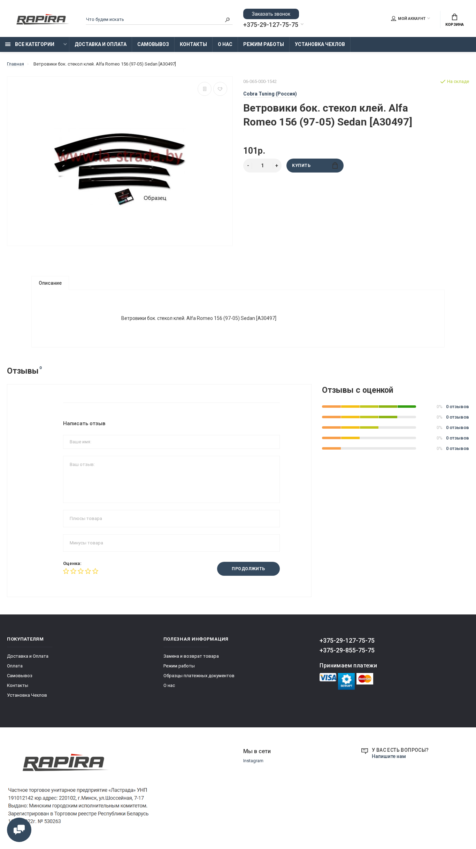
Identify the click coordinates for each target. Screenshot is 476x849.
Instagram (253, 760)
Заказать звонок (271, 14)
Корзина (454, 24)
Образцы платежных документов (199, 675)
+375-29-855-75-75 (347, 650)
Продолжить (248, 568)
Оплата (15, 665)
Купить (301, 165)
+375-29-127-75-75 (270, 24)
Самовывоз (153, 44)
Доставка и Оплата (100, 44)
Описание (50, 283)
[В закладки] (220, 89)
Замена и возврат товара (191, 656)
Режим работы (263, 44)
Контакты (193, 44)
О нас (225, 44)
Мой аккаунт (411, 18)
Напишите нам (389, 756)
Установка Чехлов (320, 44)
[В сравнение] (205, 89)
